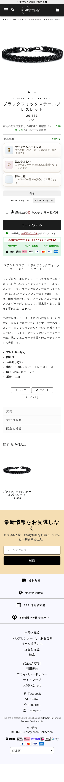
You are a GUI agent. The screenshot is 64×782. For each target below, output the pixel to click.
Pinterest (34, 705)
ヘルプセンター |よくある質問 (32, 638)
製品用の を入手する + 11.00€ (36, 212)
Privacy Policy (50, 718)
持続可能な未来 (29, 233)
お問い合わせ (32, 685)
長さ (32, 193)
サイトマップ (32, 680)
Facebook (34, 693)
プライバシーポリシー (32, 674)
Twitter (34, 699)
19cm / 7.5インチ (20, 200)
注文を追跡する (32, 644)
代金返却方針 (32, 663)
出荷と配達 (32, 633)
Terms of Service (29, 721)
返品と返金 (32, 649)
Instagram (34, 710)
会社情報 (32, 727)
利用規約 (32, 668)
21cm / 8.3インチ (44, 200)
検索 (32, 655)
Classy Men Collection (38, 732)
